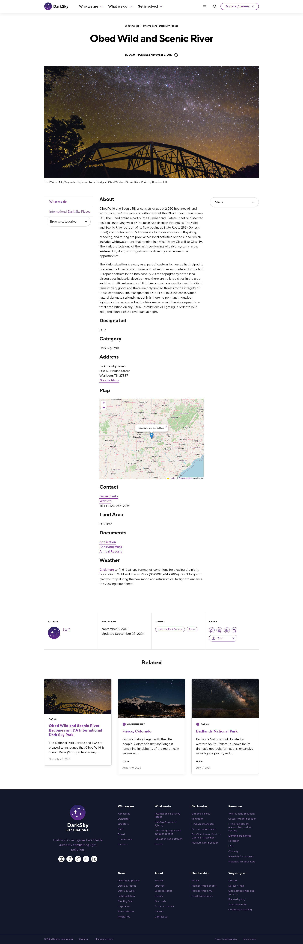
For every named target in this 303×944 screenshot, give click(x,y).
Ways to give (237, 873)
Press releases (126, 911)
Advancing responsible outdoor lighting (168, 832)
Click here (106, 570)
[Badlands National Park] (225, 698)
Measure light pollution (204, 842)
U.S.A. (126, 761)
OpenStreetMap (185, 478)
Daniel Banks (108, 496)
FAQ (231, 846)
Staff (132, 54)
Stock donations (237, 904)
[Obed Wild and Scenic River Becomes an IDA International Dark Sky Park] (77, 696)
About (159, 873)
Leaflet (172, 478)
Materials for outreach (241, 856)
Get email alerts (200, 813)
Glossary (233, 851)
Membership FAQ (201, 890)
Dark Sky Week (126, 890)
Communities (136, 724)
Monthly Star (125, 901)
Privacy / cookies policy (225, 939)
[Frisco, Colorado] (151, 698)
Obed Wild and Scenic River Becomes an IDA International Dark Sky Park (75, 730)
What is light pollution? (241, 813)
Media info (124, 916)
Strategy (159, 885)
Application (107, 542)
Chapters (123, 824)
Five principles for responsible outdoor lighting (240, 827)
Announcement (110, 547)
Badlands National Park (217, 731)
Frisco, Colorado (137, 731)
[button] (152, 435)
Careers (159, 911)
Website (105, 501)
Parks (53, 719)
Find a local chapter (202, 824)
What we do (118, 6)
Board (121, 834)
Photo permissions (104, 939)
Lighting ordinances (239, 835)
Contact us (161, 916)
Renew (195, 880)
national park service (170, 629)
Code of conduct (164, 906)
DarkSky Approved (129, 880)
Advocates (124, 813)
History (159, 896)
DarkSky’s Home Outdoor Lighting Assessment (206, 836)
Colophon (84, 939)
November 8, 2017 (155, 54)
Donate (232, 880)
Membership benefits (204, 885)
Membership (199, 873)
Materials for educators (241, 861)
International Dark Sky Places (160, 25)
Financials (160, 901)
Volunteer (197, 818)
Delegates (124, 818)
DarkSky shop (236, 885)
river (192, 629)
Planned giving (236, 899)
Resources (235, 806)
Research (233, 840)
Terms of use (249, 939)
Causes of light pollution (242, 818)
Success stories (163, 890)
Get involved (148, 6)
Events (159, 844)
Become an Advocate (203, 829)
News (121, 873)
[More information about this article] (175, 55)
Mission (159, 880)
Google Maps (109, 380)
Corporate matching (240, 909)
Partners (123, 844)
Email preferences (202, 896)
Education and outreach (168, 839)
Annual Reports (110, 552)
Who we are (88, 6)
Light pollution (126, 896)
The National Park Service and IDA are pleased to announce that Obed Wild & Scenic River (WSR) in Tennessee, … (76, 747)
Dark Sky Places (127, 885)
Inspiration (124, 906)
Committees (125, 839)
